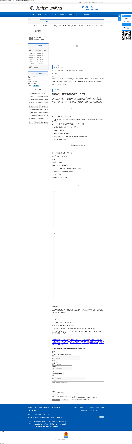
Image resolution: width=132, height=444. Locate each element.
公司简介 (39, 14)
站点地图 (96, 410)
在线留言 (77, 14)
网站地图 (2, 443)
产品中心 (47, 14)
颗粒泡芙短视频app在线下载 (97, 2)
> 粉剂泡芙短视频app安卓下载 (36, 57)
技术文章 (62, 14)
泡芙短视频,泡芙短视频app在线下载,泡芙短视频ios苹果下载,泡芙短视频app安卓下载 (17, 0)
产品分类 (38, 46)
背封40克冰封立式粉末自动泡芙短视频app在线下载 (85, 397)
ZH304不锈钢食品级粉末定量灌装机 (39, 112)
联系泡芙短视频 (86, 14)
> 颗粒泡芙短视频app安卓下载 (36, 53)
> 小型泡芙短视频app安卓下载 (36, 55)
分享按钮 (2, 431)
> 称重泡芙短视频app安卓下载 (36, 59)
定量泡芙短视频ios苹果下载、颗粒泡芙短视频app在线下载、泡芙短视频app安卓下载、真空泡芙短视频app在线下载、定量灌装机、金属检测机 (47, 424)
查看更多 (36, 67)
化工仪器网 (46, 414)
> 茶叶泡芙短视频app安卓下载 (36, 61)
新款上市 (38, 90)
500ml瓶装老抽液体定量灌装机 (81, 399)
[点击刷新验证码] (60, 393)
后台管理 (91, 410)
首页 (43, 26)
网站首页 (31, 14)
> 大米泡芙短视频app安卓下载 (36, 63)
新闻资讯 (54, 14)
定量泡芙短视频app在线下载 (84, 2)
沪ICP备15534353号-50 (55, 407)
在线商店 (70, 14)
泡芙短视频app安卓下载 (56, 26)
